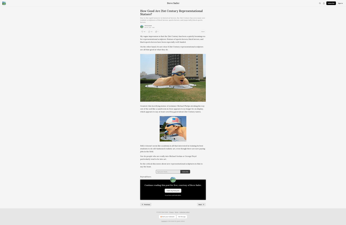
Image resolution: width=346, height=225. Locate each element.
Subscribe (331, 3)
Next (200, 204)
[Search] (320, 3)
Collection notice (184, 212)
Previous (147, 204)
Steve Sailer (148, 25)
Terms (176, 212)
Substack (164, 221)
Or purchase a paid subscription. (173, 195)
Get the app (182, 217)
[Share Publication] (324, 3)
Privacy (171, 212)
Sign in (340, 3)
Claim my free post (173, 191)
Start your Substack (168, 217)
